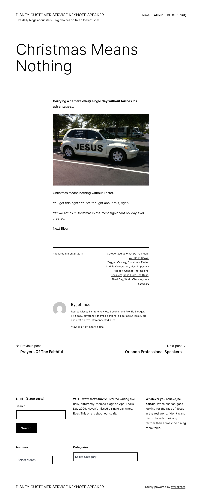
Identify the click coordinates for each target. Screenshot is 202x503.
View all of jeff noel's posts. (87, 326)
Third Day (117, 279)
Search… (22, 406)
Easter (145, 262)
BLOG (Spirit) (176, 15)
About (158, 15)
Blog (64, 228)
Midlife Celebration (117, 266)
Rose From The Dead (136, 275)
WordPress (178, 487)
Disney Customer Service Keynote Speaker (60, 15)
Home (145, 15)
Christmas (134, 262)
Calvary (121, 262)
